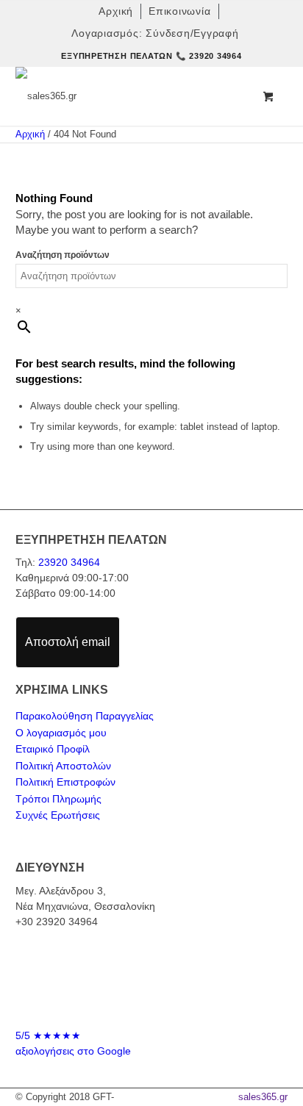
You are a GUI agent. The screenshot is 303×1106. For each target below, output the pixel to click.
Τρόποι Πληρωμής (58, 799)
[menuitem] (116, 11)
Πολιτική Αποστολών (63, 766)
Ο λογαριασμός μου (61, 733)
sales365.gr (263, 1096)
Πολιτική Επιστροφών (65, 782)
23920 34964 (69, 562)
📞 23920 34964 (209, 55)
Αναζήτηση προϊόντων (62, 255)
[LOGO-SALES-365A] (124, 96)
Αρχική (30, 134)
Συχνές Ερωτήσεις (57, 815)
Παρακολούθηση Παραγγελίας (84, 716)
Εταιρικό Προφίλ (52, 749)
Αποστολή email (67, 642)
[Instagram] (165, 1004)
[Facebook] (137, 1004)
